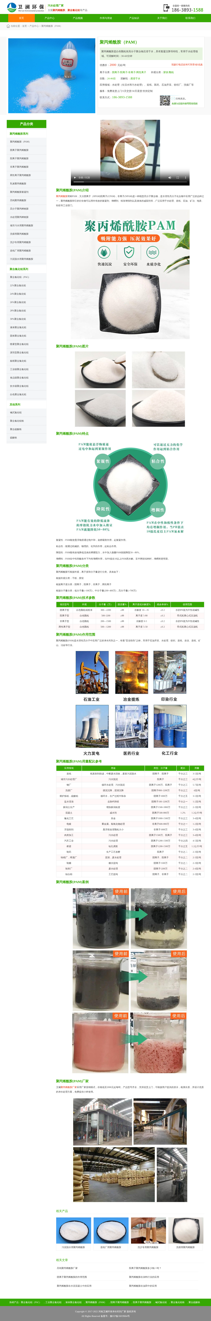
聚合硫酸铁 (16, 429)
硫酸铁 (13, 437)
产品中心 (50, 18)
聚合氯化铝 (27, 8)
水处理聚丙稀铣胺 (19, 217)
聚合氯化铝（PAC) (19, 277)
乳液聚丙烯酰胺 (18, 183)
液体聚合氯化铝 (18, 327)
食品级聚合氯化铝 (19, 377)
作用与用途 (106, 18)
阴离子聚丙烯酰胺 (19, 150)
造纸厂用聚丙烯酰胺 (20, 250)
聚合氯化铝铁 (17, 421)
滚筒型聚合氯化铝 (19, 352)
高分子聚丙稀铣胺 (19, 209)
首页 (21, 18)
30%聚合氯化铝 (18, 319)
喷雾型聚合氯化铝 (19, 344)
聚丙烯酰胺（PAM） (20, 141)
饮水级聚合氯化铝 (19, 386)
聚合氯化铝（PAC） (31, 1302)
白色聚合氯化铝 (18, 394)
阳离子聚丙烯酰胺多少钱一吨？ (145, 1268)
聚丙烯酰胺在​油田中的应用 (143, 1286)
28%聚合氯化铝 (18, 310)
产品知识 (134, 18)
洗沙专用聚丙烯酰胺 (20, 242)
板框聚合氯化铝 (18, 361)
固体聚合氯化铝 (18, 336)
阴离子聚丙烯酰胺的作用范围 (72, 1277)
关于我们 (162, 18)
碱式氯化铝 (16, 412)
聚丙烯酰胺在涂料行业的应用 (144, 1277)
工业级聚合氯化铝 (19, 369)
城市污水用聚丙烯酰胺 (21, 225)
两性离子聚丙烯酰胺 (20, 175)
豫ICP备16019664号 (120, 1316)
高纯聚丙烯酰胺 (18, 200)
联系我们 (190, 18)
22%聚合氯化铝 (18, 285)
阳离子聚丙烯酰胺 (19, 158)
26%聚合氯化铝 (18, 302)
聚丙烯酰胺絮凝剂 (19, 192)
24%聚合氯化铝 (18, 294)
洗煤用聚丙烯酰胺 (19, 234)
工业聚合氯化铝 (53, 1302)
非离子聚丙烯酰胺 (19, 167)
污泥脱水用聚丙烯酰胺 (21, 259)
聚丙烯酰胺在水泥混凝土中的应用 (74, 1286)
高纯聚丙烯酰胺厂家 (67, 1268)
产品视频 (78, 18)
